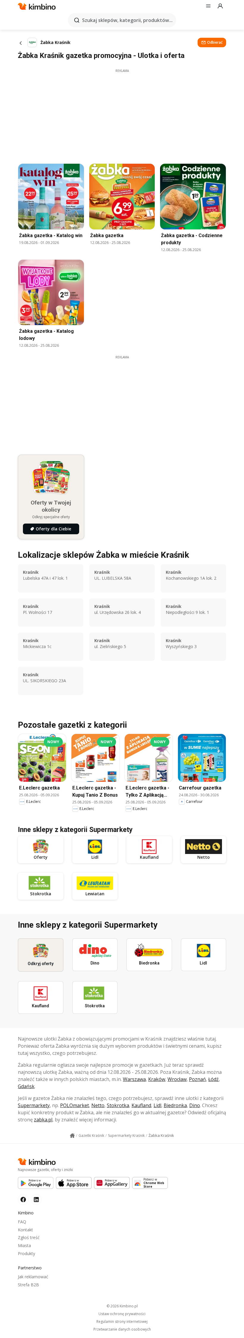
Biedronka (175, 1105)
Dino (194, 1105)
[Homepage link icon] (72, 1135)
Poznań (197, 1079)
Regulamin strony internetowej (122, 1321)
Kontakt (25, 1230)
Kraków (156, 1079)
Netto (97, 1105)
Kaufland (141, 1105)
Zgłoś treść (29, 1237)
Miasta (24, 1245)
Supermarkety (34, 1105)
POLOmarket (74, 1105)
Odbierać (215, 42)
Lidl (157, 1105)
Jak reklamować (33, 1276)
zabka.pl (43, 1119)
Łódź (213, 1079)
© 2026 (122, 1306)
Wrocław (177, 1079)
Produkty (26, 1253)
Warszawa (134, 1079)
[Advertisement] (122, 114)
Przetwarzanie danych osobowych (122, 1329)
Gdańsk (26, 1086)
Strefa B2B (28, 1284)
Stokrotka (118, 1105)
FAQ (22, 1221)
